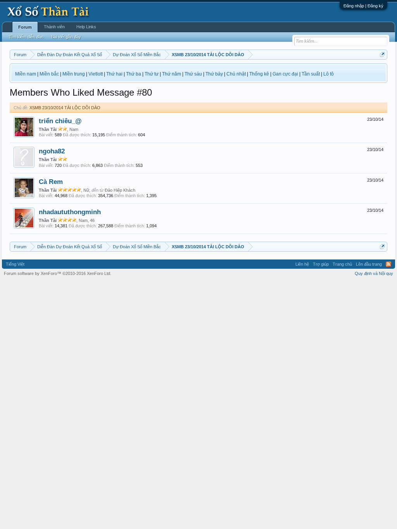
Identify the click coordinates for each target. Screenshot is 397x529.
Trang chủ (342, 264)
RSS (388, 264)
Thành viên (54, 26)
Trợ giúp (321, 264)
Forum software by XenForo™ (57, 273)
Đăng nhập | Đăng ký (363, 5)
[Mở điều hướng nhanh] (382, 54)
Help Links (86, 26)
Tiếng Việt (15, 264)
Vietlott (95, 74)
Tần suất (311, 74)
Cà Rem (51, 181)
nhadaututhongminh (70, 212)
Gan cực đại (285, 74)
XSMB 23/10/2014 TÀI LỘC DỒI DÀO (64, 107)
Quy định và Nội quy (374, 273)
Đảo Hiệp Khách (120, 190)
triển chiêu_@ (60, 121)
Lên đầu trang (369, 264)
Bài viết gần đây (66, 36)
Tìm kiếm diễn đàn (26, 36)
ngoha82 (52, 151)
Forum (25, 27)
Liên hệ (302, 264)
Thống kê (259, 74)
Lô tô (328, 74)
